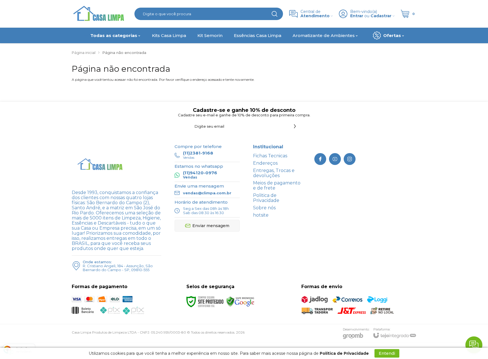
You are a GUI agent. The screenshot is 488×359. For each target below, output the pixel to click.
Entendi (387, 353)
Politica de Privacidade (266, 198)
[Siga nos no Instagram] (350, 159)
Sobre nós (264, 207)
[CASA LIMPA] (100, 13)
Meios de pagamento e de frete (276, 185)
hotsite (261, 215)
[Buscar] (274, 14)
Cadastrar (381, 16)
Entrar (356, 16)
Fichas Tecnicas (270, 155)
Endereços (265, 163)
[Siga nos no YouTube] (335, 159)
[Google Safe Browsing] (240, 301)
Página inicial (83, 52)
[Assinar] (294, 126)
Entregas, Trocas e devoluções (274, 173)
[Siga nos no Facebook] (320, 159)
